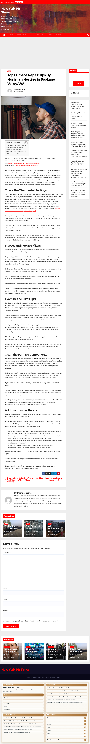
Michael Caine (20, 89)
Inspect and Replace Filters (15, 147)
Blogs (58, 35)
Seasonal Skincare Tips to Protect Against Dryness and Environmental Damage (65, 702)
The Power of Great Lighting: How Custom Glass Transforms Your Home (20, 720)
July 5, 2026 (76, 654)
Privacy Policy (7, 703)
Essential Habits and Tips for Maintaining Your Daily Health (77, 163)
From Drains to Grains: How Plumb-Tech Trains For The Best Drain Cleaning (20, 480)
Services (51, 646)
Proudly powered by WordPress (35, 677)
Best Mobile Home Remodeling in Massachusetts (48, 479)
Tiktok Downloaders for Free (53, 740)
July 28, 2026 (32, 654)
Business (49, 730)
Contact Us (22, 35)
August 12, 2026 (11, 654)
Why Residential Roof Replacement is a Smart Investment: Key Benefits (20, 723)
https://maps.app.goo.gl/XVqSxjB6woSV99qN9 (24, 163)
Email (5, 599)
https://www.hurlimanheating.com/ (26, 165)
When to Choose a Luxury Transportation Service (78, 125)
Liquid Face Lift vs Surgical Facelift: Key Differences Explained (78, 144)
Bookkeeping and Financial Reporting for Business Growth (78, 184)
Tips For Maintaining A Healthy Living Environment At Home (18, 729)
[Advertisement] (45, 50)
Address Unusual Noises (14, 154)
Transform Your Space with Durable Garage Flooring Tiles (17, 732)
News (50, 35)
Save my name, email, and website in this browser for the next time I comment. (31, 621)
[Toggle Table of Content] (25, 142)
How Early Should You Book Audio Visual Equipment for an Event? (78, 116)
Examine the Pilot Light (14, 149)
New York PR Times (15, 669)
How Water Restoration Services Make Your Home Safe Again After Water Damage (22, 726)
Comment (7, 552)
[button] (88, 35)
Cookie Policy (7, 709)
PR (32, 35)
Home (11, 35)
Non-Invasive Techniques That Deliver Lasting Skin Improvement (62, 688)
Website (5, 610)
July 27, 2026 (54, 654)
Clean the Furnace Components (17, 151)
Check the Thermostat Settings (16, 145)
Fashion (7, 646)
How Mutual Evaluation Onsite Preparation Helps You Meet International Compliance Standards (79, 173)
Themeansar (60, 677)
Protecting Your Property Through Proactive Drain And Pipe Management (64, 696)
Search (73, 71)
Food (48, 736)
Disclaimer (6, 706)
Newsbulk (52, 677)
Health (48, 733)
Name (5, 588)
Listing (40, 35)
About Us (6, 697)
